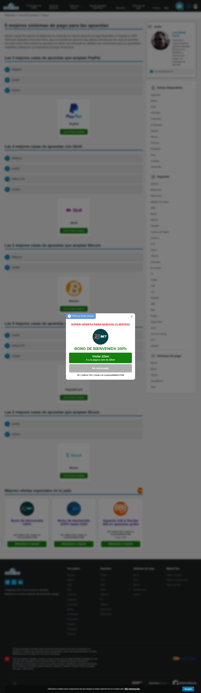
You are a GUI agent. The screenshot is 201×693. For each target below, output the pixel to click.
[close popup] (131, 316)
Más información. (132, 689)
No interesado (100, 368)
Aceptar (188, 689)
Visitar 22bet (100, 358)
